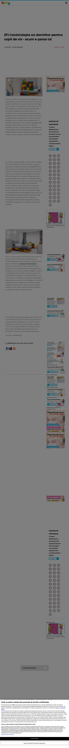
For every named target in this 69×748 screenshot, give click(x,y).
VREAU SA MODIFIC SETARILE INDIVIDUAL (34, 743)
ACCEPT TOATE (34, 738)
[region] (34, 724)
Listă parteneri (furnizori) (7, 734)
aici (36, 717)
